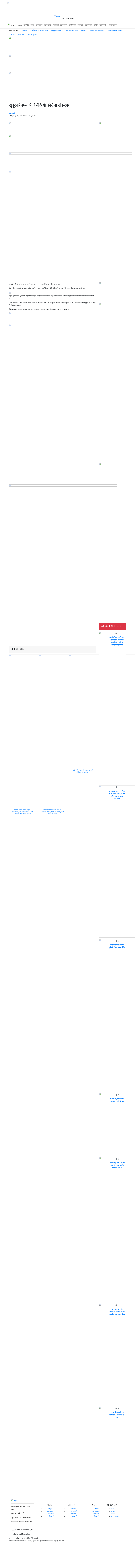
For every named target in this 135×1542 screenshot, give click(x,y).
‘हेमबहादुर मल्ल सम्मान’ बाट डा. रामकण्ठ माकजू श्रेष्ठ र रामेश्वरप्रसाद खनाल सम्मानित (52, 811)
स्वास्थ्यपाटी (47, 25)
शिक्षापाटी (56, 25)
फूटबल (113, 1511)
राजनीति (26, 25)
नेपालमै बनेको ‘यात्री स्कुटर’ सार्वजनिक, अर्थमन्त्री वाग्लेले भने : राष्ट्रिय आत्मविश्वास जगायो (22, 811)
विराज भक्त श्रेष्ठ (72, 30)
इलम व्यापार (63, 25)
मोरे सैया (21, 35)
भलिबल (113, 1514)
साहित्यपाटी (72, 25)
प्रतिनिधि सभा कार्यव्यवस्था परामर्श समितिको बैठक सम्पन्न (82, 771)
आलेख (32, 25)
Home (19, 25)
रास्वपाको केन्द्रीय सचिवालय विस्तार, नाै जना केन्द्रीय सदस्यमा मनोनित (117, 1311)
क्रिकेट (113, 1509)
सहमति (83, 30)
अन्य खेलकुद (115, 1516)
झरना (13, 35)
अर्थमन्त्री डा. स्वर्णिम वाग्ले (39, 30)
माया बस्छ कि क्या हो (115, 30)
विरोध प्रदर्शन (32, 35)
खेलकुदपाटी (88, 25)
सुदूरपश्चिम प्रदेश (57, 30)
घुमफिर (96, 25)
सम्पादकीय (39, 25)
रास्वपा (24, 30)
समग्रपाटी (103, 25)
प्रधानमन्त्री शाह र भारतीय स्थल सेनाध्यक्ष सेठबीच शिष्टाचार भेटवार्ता (117, 1165)
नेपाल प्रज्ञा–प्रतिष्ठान (97, 30)
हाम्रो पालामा (113, 25)
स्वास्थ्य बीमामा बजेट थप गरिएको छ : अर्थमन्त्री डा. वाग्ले (117, 1414)
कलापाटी (80, 25)
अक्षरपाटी (12, 113)
